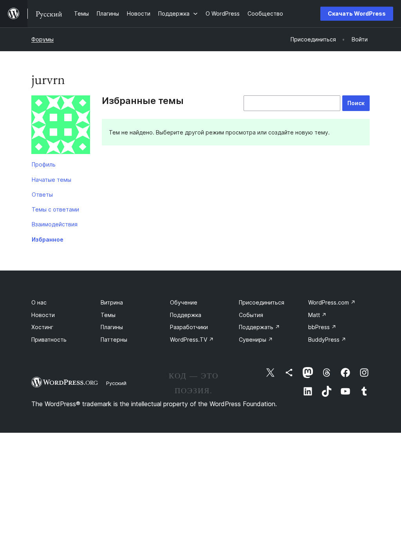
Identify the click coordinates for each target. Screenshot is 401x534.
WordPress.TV (192, 339)
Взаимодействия (55, 224)
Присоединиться (261, 302)
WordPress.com (332, 302)
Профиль (44, 164)
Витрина (112, 302)
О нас (39, 302)
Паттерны (114, 339)
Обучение (183, 302)
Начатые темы (51, 179)
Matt (317, 315)
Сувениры (256, 339)
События (251, 315)
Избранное (47, 239)
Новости (43, 315)
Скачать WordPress (357, 13)
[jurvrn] (60, 126)
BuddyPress (327, 339)
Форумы (42, 39)
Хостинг (42, 327)
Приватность (49, 339)
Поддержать (259, 327)
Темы (108, 315)
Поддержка (185, 315)
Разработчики (189, 327)
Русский (116, 383)
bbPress (322, 327)
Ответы (42, 194)
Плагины (112, 327)
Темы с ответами (55, 209)
